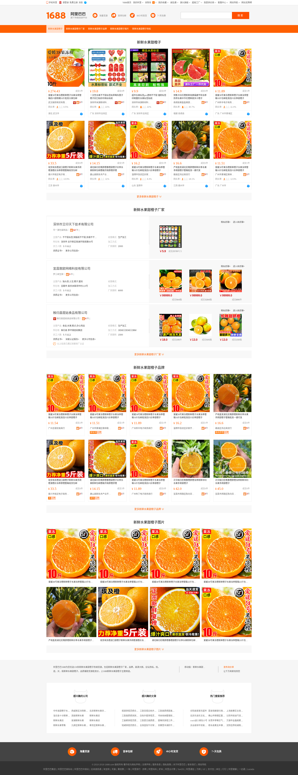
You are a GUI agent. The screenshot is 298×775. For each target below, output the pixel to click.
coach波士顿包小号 (198, 720)
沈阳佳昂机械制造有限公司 (238, 725)
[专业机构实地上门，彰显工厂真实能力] (55, 343)
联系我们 (192, 764)
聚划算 (121, 769)
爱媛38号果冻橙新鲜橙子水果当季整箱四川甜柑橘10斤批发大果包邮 (64, 97)
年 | (76, 230)
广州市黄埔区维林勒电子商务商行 (224, 174)
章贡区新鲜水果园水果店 (101, 725)
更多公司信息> (72, 251)
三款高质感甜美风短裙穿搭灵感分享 (174, 711)
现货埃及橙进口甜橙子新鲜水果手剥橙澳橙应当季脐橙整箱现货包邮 (64, 169)
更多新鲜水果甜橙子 (147, 196)
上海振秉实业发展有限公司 (238, 711)
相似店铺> (226, 222)
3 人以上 (67, 246)
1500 (120, 335)
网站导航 (202, 764)
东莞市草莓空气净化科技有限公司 (223, 720)
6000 (120, 290)
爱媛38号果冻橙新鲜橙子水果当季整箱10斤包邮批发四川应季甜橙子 (231, 97)
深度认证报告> (73, 339)
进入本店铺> (239, 222)
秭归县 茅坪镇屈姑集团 (71, 330)
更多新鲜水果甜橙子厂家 (147, 354)
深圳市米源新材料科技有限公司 (99, 102)
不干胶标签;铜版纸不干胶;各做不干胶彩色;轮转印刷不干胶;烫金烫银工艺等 (80, 237)
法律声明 (146, 764)
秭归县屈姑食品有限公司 (70, 312)
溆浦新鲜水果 (77, 720)
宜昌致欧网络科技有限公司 (71, 268)
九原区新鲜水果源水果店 (82, 725)
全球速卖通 (96, 769)
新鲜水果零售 (59, 725)
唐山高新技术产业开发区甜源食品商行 (99, 174)
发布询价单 (228, 667)
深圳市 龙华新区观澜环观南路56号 (77, 242)
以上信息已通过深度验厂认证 (70, 344)
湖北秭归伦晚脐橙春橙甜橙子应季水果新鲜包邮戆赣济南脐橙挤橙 (106, 169)
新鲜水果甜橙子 (200, 667)
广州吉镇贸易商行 (56, 428)
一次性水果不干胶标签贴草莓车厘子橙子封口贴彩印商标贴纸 (106, 97)
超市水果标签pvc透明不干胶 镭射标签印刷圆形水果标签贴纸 (149, 97)
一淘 (128, 769)
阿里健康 (233, 769)
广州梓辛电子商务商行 (224, 102)
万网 (198, 769)
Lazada (250, 769)
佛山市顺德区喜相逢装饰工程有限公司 (226, 716)
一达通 (242, 769)
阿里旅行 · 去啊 (139, 769)
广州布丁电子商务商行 (142, 494)
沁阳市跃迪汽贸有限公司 (237, 716)
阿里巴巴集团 (49, 769)
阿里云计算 (170, 769)
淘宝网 (106, 769)
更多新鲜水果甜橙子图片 (147, 649)
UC (204, 769)
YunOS (180, 769)
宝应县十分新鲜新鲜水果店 (65, 716)
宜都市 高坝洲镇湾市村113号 (74, 286)
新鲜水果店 (95, 716)
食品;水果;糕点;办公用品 (74, 326)
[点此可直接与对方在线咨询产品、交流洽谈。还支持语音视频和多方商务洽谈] (81, 113)
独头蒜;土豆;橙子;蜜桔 (73, 281)
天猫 (114, 769)
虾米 (161, 769)
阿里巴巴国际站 (65, 769)
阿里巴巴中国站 (81, 769)
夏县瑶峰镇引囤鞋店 (217, 711)
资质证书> (58, 251)
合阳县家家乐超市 (198, 711)
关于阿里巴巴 (179, 764)
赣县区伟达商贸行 (181, 174)
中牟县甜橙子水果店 (62, 711)
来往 (218, 769)
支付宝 (211, 769)
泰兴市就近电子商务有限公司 (57, 174)
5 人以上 (67, 335)
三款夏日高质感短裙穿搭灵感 (153, 720)
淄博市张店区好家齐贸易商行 (141, 174)
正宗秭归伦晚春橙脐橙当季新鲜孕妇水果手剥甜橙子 (190, 481)
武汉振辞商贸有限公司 (57, 102)
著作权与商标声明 (131, 764)
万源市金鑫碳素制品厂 (236, 720)
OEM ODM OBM (127, 330)
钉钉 (224, 769)
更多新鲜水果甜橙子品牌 (147, 509)
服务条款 (156, 764)
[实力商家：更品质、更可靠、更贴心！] (54, 318)
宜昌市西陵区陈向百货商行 (184, 494)
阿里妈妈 (152, 769)
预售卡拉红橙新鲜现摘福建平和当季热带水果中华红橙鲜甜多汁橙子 (190, 97)
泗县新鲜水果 (77, 716)
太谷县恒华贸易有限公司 (201, 725)
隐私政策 (167, 764)
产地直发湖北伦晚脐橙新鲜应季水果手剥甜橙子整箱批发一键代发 (190, 169)
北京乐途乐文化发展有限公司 (203, 716)
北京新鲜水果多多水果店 (101, 711)
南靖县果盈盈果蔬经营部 (182, 102)
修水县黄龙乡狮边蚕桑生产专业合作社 (226, 725)
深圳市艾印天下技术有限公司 (73, 224)
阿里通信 (190, 769)
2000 (120, 246)
